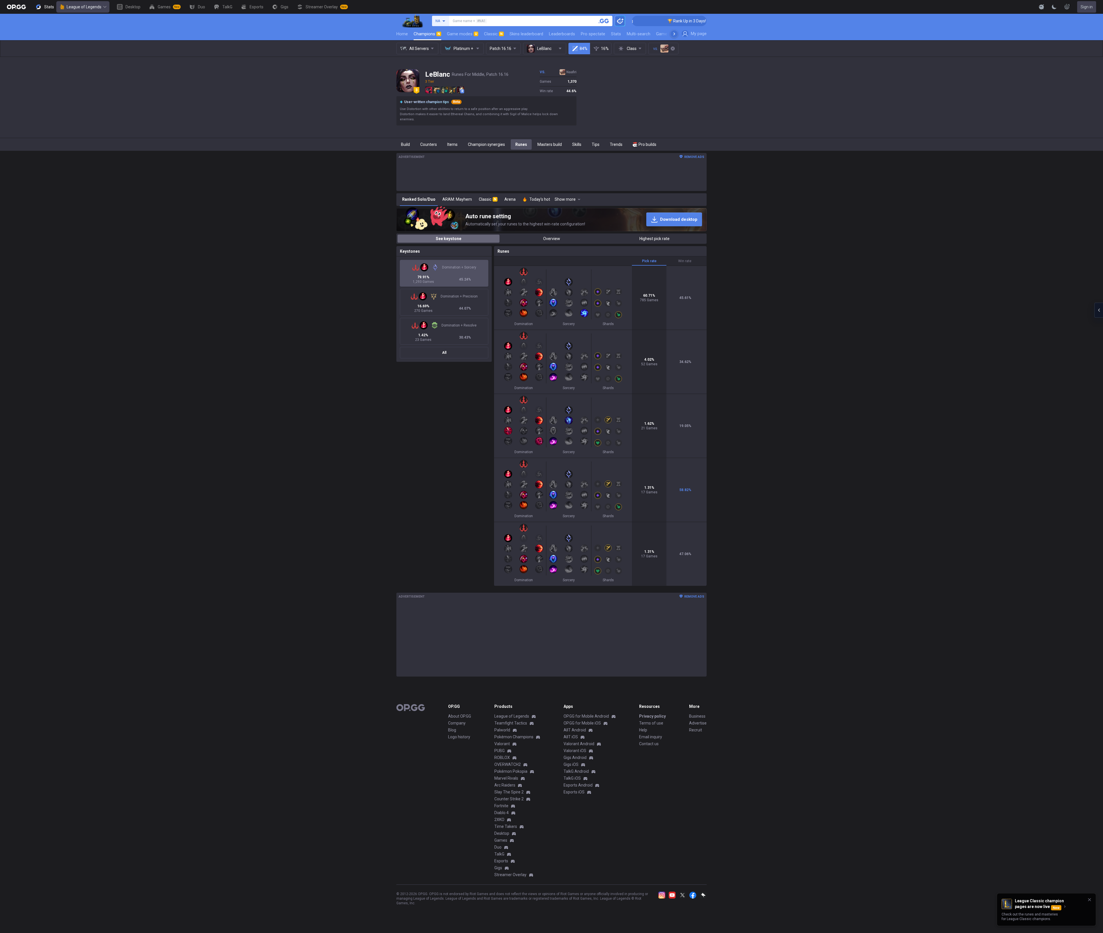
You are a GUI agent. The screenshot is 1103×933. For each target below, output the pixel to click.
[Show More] (1041, 7)
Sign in (1087, 7)
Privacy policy (652, 716)
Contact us (649, 743)
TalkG (499, 854)
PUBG (499, 750)
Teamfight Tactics (510, 723)
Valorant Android (579, 743)
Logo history (459, 737)
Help (643, 730)
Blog (452, 730)
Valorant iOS (575, 750)
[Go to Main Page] (16, 7)
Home (402, 33)
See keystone (448, 238)
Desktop (501, 833)
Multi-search (638, 33)
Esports (501, 861)
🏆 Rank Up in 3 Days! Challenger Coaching (666, 21)
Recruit (695, 730)
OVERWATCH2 (507, 764)
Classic (493, 33)
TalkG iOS (572, 778)
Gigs (498, 868)
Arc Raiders (504, 785)
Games (500, 840)
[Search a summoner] (603, 21)
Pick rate (649, 261)
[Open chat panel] (1098, 310)
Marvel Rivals (506, 778)
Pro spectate (593, 33)
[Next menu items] (674, 34)
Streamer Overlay (510, 874)
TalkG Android (576, 771)
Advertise (698, 723)
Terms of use (651, 723)
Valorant (502, 743)
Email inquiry (650, 737)
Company (457, 723)
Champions (427, 33)
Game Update (669, 33)
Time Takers (505, 826)
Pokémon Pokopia (510, 771)
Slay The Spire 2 (509, 792)
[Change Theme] (1054, 7)
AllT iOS (571, 737)
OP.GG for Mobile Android (586, 716)
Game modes (462, 33)
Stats (616, 33)
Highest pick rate (654, 238)
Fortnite (501, 805)
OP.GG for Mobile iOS (582, 723)
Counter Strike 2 (509, 799)
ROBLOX (502, 757)
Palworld (502, 730)
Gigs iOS (571, 764)
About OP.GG (459, 716)
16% (605, 48)
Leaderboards (562, 33)
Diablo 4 (501, 812)
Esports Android (578, 785)
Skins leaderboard (526, 33)
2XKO (499, 819)
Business (697, 716)
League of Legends (84, 7)
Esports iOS (574, 792)
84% (583, 48)
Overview (551, 238)
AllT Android (575, 730)
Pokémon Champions (513, 737)
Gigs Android (575, 757)
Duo (498, 847)
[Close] (1089, 900)
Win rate (684, 261)
